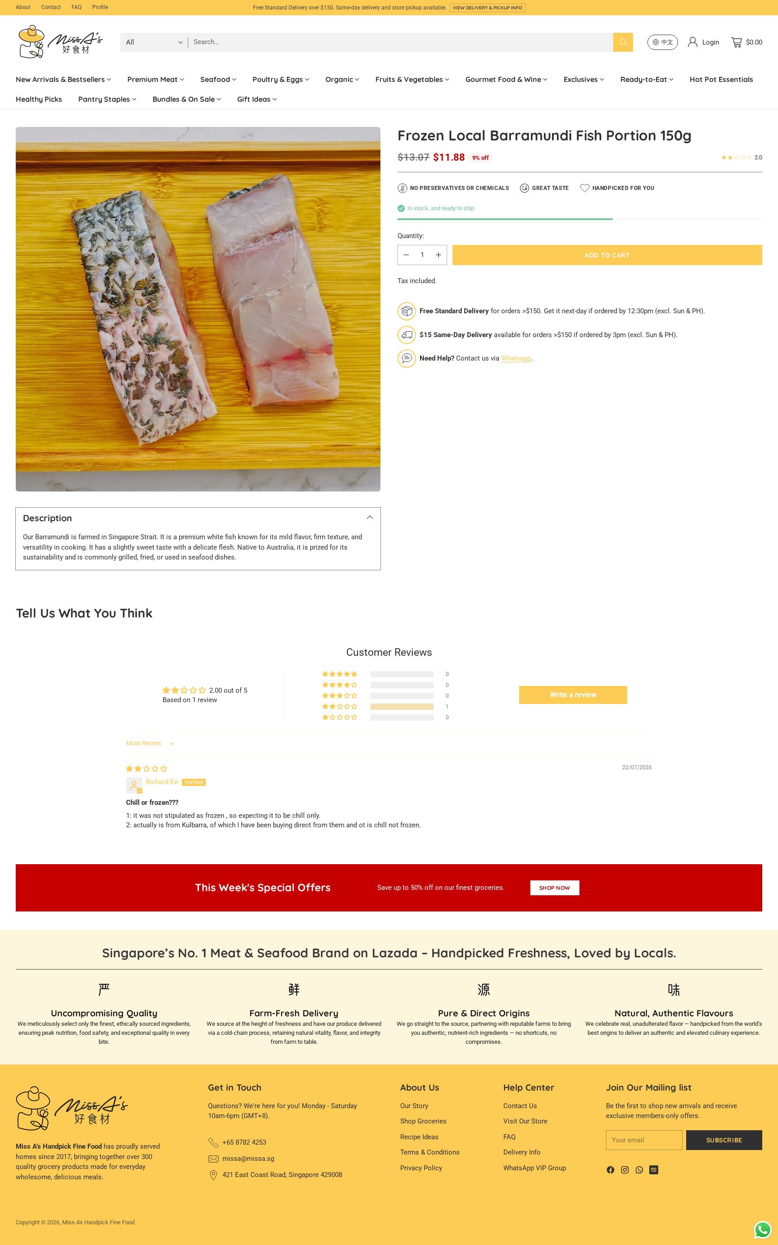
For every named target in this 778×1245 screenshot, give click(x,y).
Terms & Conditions (430, 1152)
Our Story (414, 1106)
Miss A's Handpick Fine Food (98, 1222)
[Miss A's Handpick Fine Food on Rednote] (653, 1171)
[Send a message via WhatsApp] (762, 1229)
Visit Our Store (525, 1121)
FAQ (509, 1137)
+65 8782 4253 (244, 1142)
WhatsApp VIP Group (534, 1168)
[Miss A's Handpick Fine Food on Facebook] (610, 1171)
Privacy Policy (421, 1168)
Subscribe (724, 1140)
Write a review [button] (573, 694)
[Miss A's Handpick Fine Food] (61, 42)
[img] (146, 769)
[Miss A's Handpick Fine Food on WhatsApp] (639, 1171)
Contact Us (520, 1106)
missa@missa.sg (248, 1159)
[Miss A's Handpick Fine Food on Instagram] (625, 1171)
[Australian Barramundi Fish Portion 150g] (198, 309)
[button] (340, 707)
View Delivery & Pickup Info (487, 8)
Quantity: (411, 236)
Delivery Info (522, 1152)
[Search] (623, 42)
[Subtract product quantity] (406, 255)
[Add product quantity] (438, 255)
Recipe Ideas (419, 1137)
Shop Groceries (423, 1121)
